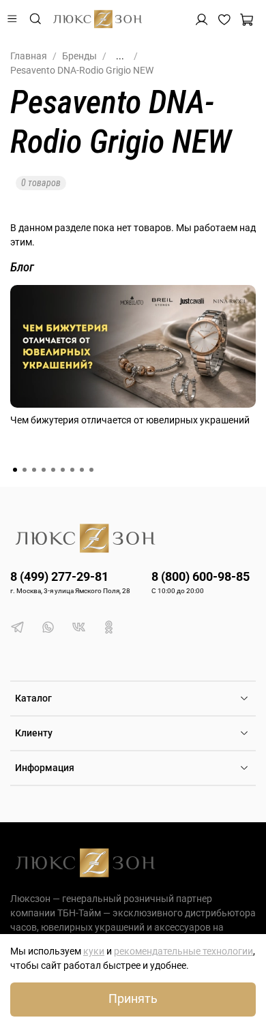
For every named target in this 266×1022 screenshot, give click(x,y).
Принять (133, 999)
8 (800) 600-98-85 (200, 576)
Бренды (79, 55)
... (120, 55)
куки (93, 951)
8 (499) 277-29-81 (59, 576)
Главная (28, 55)
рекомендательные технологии (183, 951)
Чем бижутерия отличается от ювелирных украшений (130, 420)
